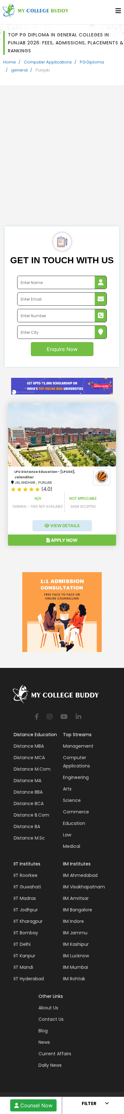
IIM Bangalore (77, 910)
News (44, 1042)
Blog (43, 1031)
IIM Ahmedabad (80, 875)
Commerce (76, 812)
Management (78, 746)
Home (9, 62)
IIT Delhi (22, 944)
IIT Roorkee (26, 875)
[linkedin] (78, 717)
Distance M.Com (32, 769)
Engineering (76, 777)
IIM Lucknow (76, 956)
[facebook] (37, 717)
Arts (67, 789)
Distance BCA (29, 803)
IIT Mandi (23, 967)
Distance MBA (29, 746)
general (19, 70)
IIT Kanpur (24, 956)
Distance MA (27, 780)
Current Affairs (54, 1053)
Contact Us (51, 1019)
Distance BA (27, 826)
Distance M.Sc (29, 838)
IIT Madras (25, 898)
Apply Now (64, 540)
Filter (89, 1103)
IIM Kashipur (76, 944)
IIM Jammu (75, 933)
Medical (71, 846)
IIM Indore (73, 921)
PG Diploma (92, 62)
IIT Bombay (26, 933)
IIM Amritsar (76, 898)
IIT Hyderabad (29, 979)
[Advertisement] (62, 161)
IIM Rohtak (74, 979)
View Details (64, 525)
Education (74, 823)
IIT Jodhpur (26, 910)
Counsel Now (35, 1105)
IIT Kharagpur (28, 921)
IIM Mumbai (75, 967)
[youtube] (64, 717)
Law (67, 835)
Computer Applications (48, 62)
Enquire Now (62, 349)
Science (72, 800)
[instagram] (49, 717)
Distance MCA (29, 757)
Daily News (50, 1065)
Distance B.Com (31, 815)
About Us (48, 1008)
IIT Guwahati (27, 887)
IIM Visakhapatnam (84, 887)
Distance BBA (28, 792)
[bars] (118, 12)
